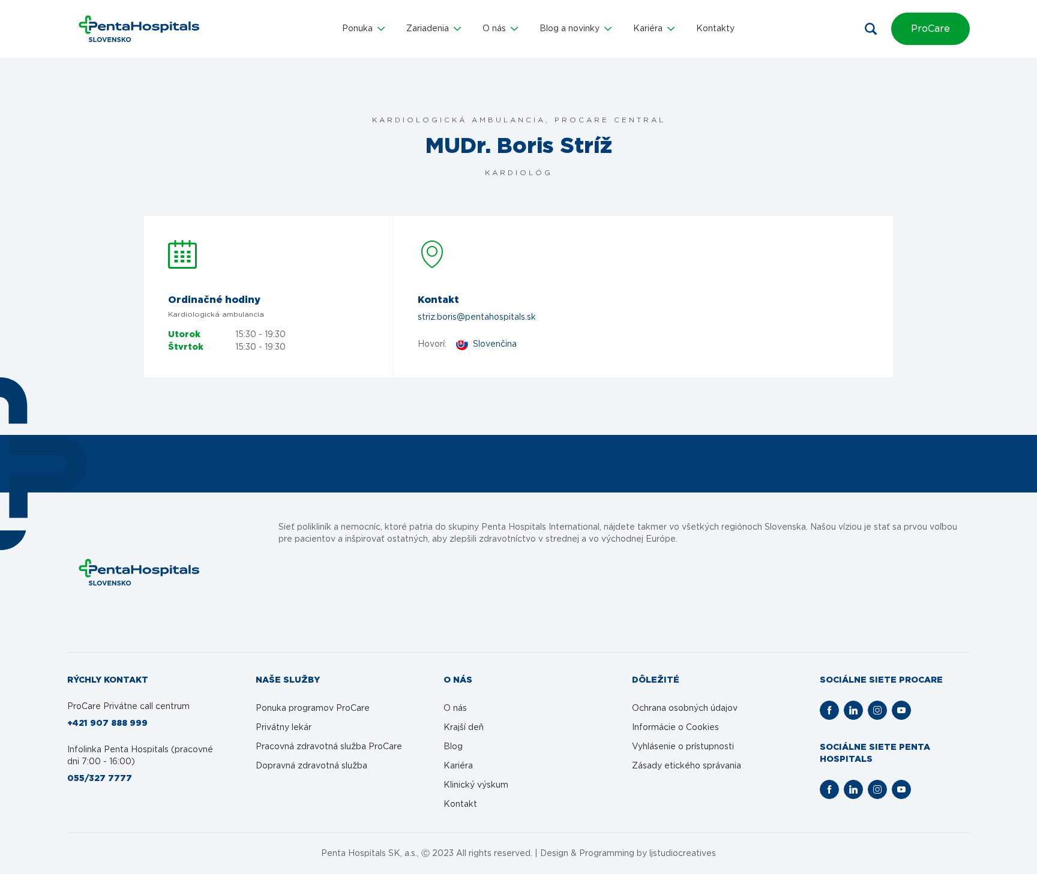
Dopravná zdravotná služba (311, 766)
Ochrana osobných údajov (685, 708)
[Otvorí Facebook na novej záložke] (829, 710)
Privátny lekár (283, 727)
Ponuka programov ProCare (313, 708)
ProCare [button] (930, 29)
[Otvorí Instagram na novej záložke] (877, 710)
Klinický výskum (475, 785)
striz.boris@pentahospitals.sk (477, 317)
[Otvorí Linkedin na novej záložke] (853, 710)
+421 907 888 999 (107, 723)
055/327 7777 (99, 778)
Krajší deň (463, 727)
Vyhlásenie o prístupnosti (683, 747)
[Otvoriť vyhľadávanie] (871, 29)
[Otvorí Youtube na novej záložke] (901, 710)
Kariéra (458, 766)
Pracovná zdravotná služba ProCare (329, 747)
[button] (363, 29)
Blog (453, 747)
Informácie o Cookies (675, 727)
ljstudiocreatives (682, 853)
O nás (455, 708)
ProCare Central (610, 120)
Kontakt (460, 804)
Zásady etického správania (686, 766)
